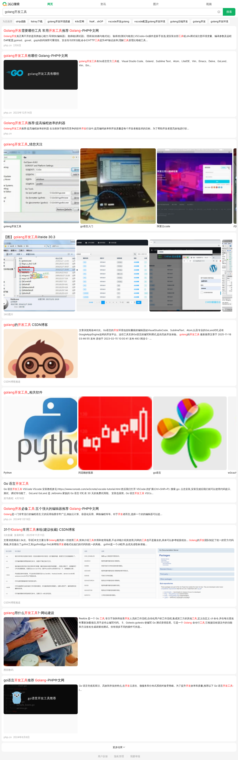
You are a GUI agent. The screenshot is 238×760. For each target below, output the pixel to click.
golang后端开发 (179, 21)
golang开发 (199, 21)
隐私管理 (119, 756)
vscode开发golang (118, 21)
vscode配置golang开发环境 (149, 21)
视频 (209, 4)
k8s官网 (79, 21)
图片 (156, 4)
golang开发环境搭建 (59, 21)
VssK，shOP (96, 21)
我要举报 (135, 756)
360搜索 (12, 4)
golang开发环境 (219, 21)
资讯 (103, 4)
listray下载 (37, 21)
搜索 (229, 11)
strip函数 (21, 21)
